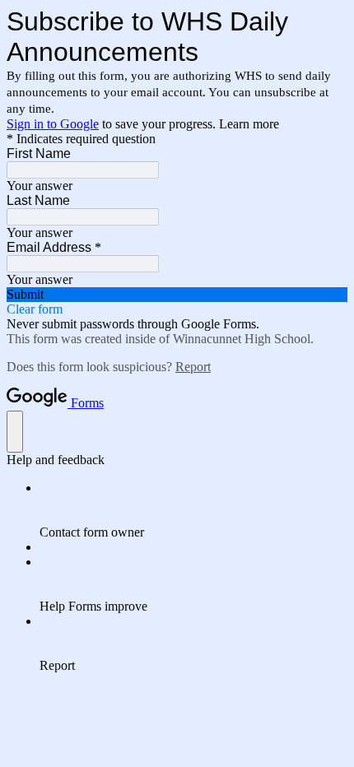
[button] (177, 294)
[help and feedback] (15, 432)
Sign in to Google (53, 124)
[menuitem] (193, 510)
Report (193, 367)
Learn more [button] (249, 124)
